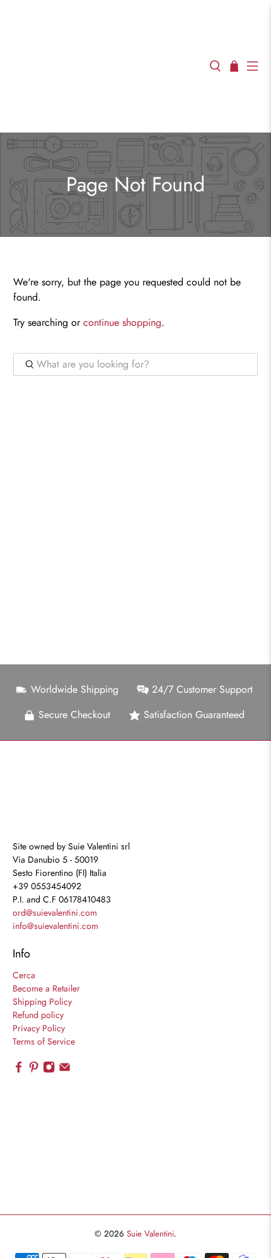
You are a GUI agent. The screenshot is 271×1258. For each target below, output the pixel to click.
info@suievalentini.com (55, 926)
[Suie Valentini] (104, 66)
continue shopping (122, 322)
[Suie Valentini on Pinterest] (34, 1070)
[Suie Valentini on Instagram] (49, 1070)
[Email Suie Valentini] (65, 1070)
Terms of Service (44, 1041)
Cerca (24, 975)
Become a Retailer (46, 988)
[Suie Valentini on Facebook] (19, 1070)
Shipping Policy (42, 1001)
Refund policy (38, 1015)
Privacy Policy (39, 1028)
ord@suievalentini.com (55, 912)
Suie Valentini (150, 1234)
